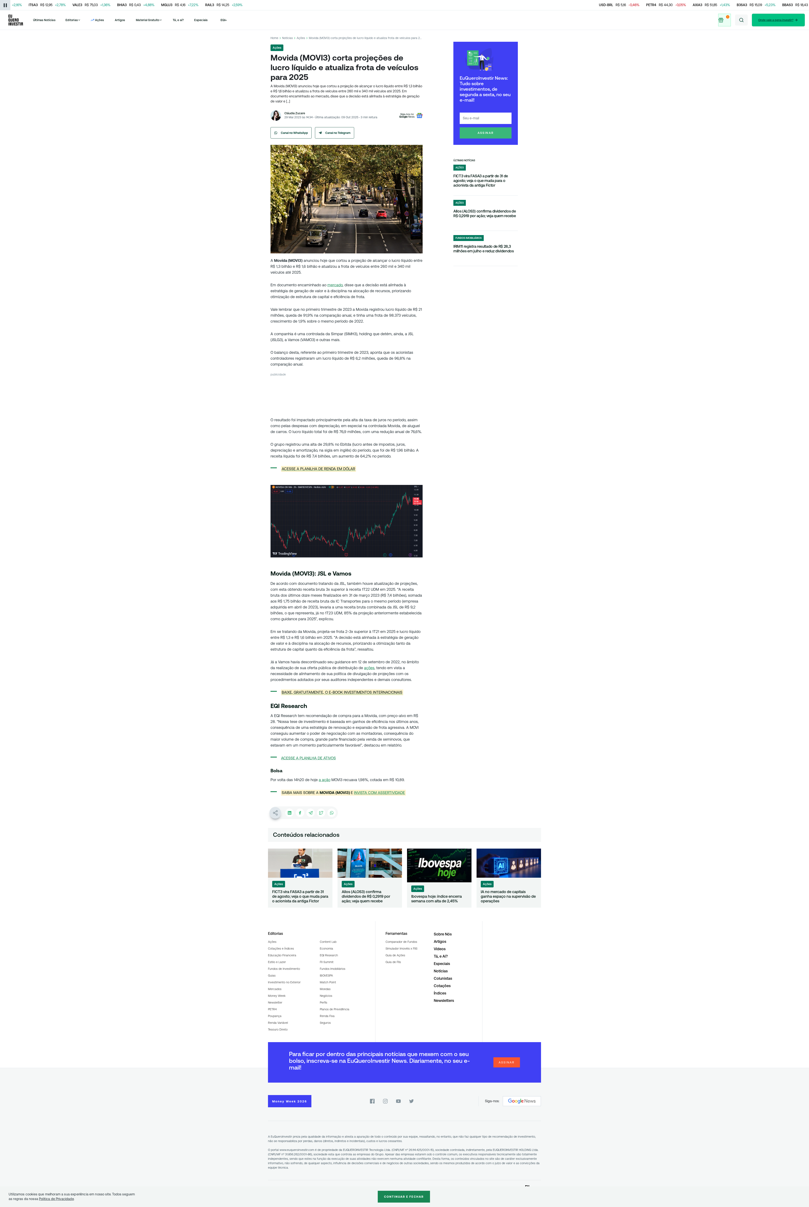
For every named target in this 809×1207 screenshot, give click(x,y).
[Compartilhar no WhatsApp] (331, 813)
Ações (301, 38)
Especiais (201, 20)
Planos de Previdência (334, 1009)
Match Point (328, 982)
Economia (326, 948)
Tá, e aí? (178, 20)
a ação (324, 780)
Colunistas (443, 978)
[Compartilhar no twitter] (321, 813)
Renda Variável (278, 1022)
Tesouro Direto (278, 1029)
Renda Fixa (327, 1016)
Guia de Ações (395, 955)
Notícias (287, 38)
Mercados (274, 989)
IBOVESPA (326, 975)
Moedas (325, 989)
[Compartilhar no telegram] (310, 813)
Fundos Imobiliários (332, 968)
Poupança (274, 1016)
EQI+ (224, 20)
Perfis (323, 1002)
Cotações (442, 986)
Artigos (120, 20)
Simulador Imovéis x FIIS (401, 948)
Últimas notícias (464, 160)
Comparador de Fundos (401, 941)
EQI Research (329, 955)
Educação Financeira (282, 955)
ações (369, 668)
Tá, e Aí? (441, 956)
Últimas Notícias (44, 20)
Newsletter (275, 1002)
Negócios (326, 995)
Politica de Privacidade (56, 1199)
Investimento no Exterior (284, 982)
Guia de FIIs (393, 962)
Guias (272, 975)
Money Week (276, 995)
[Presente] (724, 20)
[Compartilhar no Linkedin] (289, 813)
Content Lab (328, 941)
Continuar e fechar (404, 1196)
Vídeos (440, 949)
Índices (440, 993)
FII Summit (327, 962)
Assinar (486, 133)
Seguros (325, 1022)
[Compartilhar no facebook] (300, 813)
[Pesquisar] (741, 20)
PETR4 (272, 1009)
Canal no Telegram (338, 133)
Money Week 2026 (289, 1101)
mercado (335, 285)
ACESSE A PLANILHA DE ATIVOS (308, 758)
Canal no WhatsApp (294, 133)
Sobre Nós (443, 934)
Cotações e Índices (281, 948)
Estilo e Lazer (277, 962)
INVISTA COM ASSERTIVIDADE (379, 792)
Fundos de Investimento (284, 968)
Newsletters (444, 1000)
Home (274, 38)
